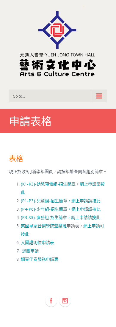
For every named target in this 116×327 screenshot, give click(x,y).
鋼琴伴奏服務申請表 (39, 259)
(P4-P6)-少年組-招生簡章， (46, 209)
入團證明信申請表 (37, 242)
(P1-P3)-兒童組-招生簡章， (46, 200)
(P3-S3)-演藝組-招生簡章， (46, 217)
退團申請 (30, 251)
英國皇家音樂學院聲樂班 (44, 226)
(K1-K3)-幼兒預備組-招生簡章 (48, 184)
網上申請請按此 (86, 200)
